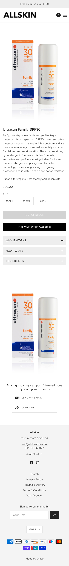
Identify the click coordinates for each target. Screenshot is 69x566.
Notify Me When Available (34, 226)
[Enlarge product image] (34, 75)
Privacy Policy (34, 479)
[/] (23, 15)
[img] (31, 462)
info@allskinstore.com (35, 444)
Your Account (35, 495)
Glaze (40, 558)
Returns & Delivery (34, 484)
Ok (54, 514)
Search (34, 474)
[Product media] (34, 328)
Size (5, 193)
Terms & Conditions (34, 490)
